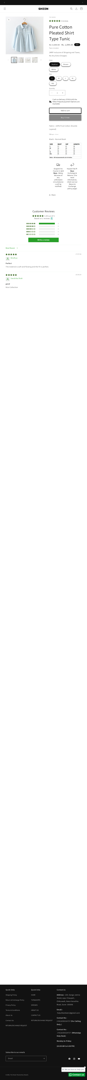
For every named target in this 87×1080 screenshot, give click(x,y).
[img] (11, 254)
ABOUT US (35, 1010)
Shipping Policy (11, 995)
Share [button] (53, 195)
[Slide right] (41, 59)
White (54, 69)
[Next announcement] (82, 2)
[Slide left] (8, 59)
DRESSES (34, 1005)
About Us (9, 1015)
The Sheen (13, 1075)
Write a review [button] (43, 240)
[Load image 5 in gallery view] (28, 60)
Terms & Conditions (13, 1010)
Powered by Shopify (22, 1075)
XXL (53, 83)
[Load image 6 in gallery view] (35, 60)
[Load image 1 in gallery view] (14, 60)
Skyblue (55, 64)
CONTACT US (35, 1015)
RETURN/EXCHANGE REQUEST (16, 1025)
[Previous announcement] (4, 2)
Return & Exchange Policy (15, 1000)
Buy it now (65, 117)
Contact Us (10, 1020)
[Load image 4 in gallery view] (21, 60)
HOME (33, 995)
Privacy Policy (11, 1005)
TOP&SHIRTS (35, 1000)
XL (73, 78)
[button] (4, 8)
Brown (65, 64)
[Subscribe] (43, 1058)
